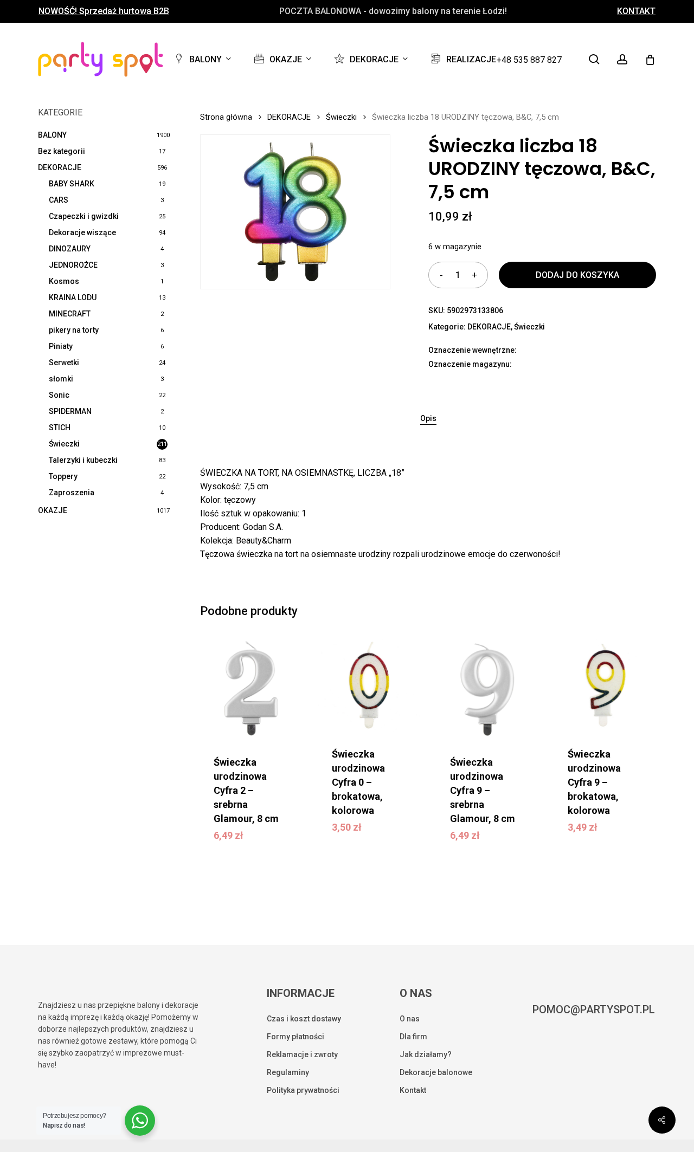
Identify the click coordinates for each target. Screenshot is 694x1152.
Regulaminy (288, 1072)
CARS (58, 200)
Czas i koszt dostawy (304, 1018)
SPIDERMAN (70, 411)
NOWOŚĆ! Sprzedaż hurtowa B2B (103, 11)
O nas (410, 1018)
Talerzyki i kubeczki (83, 460)
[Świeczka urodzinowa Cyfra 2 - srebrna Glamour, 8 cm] (251, 689)
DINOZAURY (70, 248)
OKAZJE (52, 510)
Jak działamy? (426, 1054)
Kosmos (64, 281)
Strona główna (226, 117)
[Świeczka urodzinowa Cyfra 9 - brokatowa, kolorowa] (605, 685)
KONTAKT (636, 11)
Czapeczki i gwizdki (84, 216)
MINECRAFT (70, 313)
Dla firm (413, 1036)
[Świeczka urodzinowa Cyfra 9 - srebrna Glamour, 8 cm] (487, 689)
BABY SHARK (71, 183)
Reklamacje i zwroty (302, 1054)
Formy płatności (295, 1036)
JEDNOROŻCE (73, 265)
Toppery (63, 476)
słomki (61, 378)
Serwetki (64, 362)
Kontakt (413, 1090)
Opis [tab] (428, 418)
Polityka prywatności (303, 1090)
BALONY (52, 135)
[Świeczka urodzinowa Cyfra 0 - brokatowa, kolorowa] (369, 685)
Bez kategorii (61, 151)
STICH (59, 427)
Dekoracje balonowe (436, 1072)
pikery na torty (74, 330)
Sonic (59, 395)
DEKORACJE (59, 167)
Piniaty (61, 346)
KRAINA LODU (73, 297)
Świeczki (64, 443)
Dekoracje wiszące (82, 232)
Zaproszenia (71, 492)
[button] (260, 833)
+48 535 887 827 (529, 60)
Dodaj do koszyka (577, 275)
